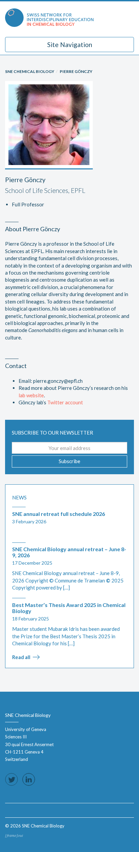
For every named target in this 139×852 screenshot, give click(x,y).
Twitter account (65, 402)
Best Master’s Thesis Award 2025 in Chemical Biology (69, 608)
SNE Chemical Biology (29, 71)
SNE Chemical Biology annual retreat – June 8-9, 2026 (69, 552)
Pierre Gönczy (76, 71)
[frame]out (14, 835)
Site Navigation (69, 44)
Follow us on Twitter (11, 779)
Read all (21, 657)
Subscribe (69, 461)
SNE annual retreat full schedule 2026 (58, 514)
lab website (31, 395)
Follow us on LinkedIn (28, 779)
